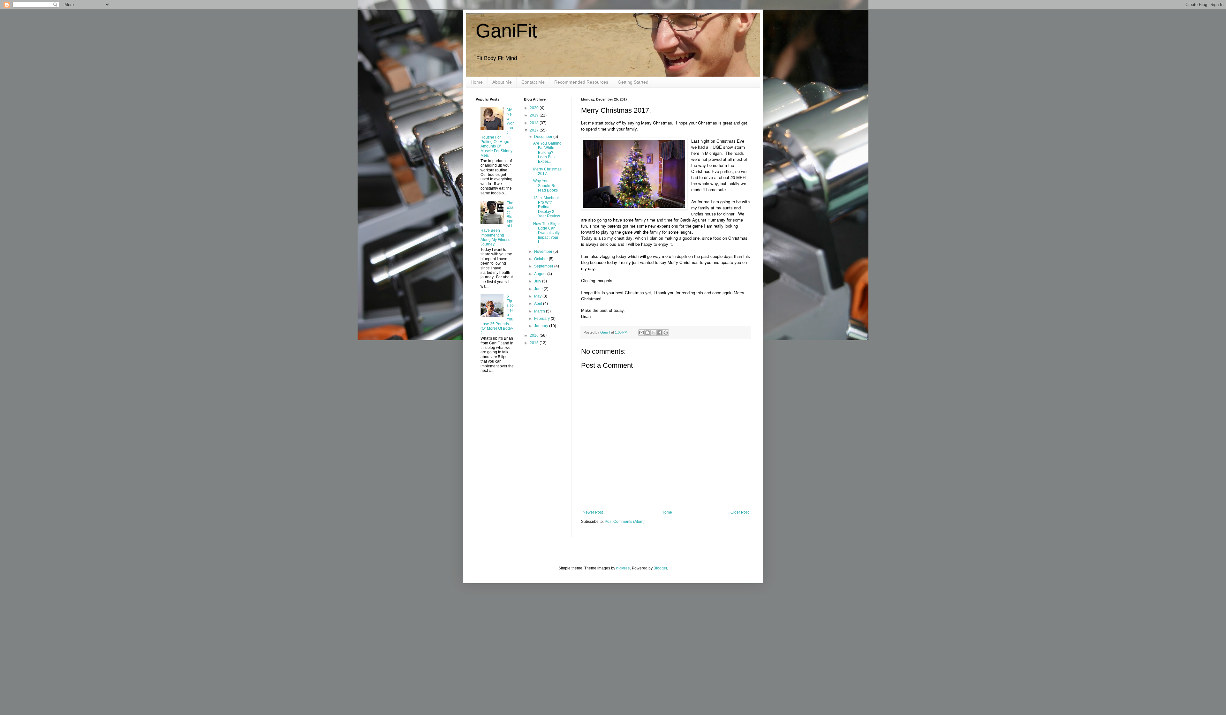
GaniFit (506, 30)
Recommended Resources (581, 82)
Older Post (739, 512)
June (539, 289)
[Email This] (641, 332)
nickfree (623, 568)
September (544, 266)
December (543, 136)
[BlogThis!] (647, 332)
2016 (535, 335)
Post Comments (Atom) (625, 521)
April (538, 303)
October (541, 259)
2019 (535, 115)
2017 (535, 130)
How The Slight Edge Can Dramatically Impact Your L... (546, 233)
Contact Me (533, 82)
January (541, 326)
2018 (535, 123)
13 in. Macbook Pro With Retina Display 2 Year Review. (547, 207)
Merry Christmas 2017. (547, 171)
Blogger (660, 568)
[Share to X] (653, 332)
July (538, 281)
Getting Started (633, 82)
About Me (502, 82)
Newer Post (593, 512)
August (540, 274)
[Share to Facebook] (659, 332)
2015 (535, 343)
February (542, 318)
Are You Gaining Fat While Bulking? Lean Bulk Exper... (547, 152)
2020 (535, 108)
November (543, 251)
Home (477, 82)
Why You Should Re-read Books (545, 185)
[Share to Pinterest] (665, 332)
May (538, 296)
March (540, 311)
